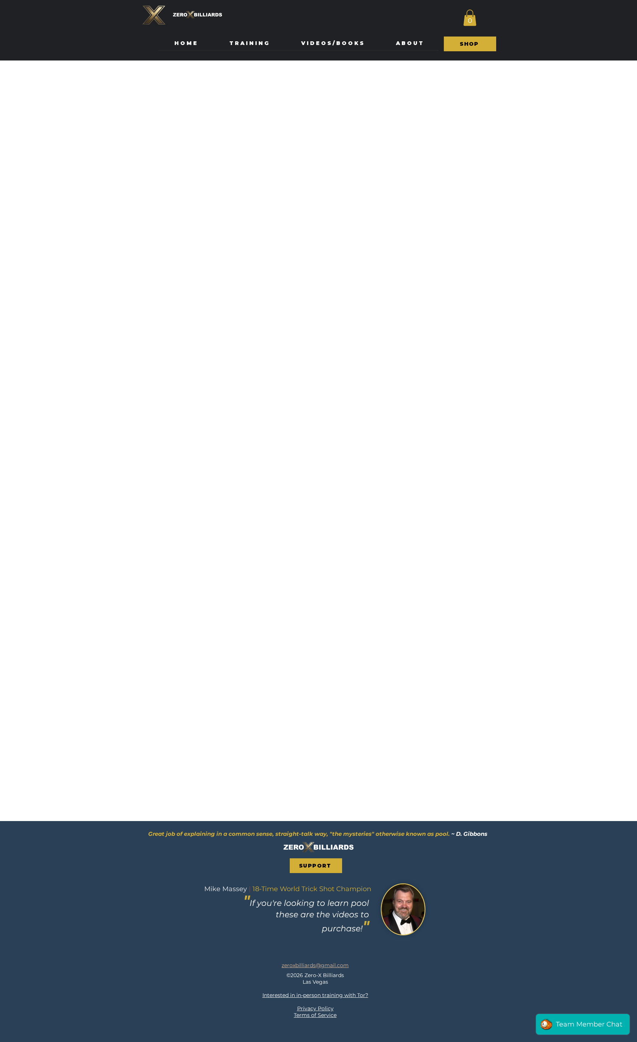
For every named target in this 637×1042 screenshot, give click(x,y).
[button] (470, 18)
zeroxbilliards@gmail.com (315, 965)
